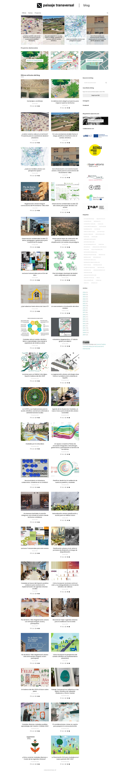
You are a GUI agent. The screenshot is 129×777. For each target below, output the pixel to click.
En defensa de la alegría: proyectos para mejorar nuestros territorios (65, 102)
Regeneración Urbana (90, 259)
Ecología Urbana (88, 234)
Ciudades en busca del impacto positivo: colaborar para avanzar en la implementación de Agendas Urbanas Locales (35, 586)
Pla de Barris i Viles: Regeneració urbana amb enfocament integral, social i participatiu (34, 656)
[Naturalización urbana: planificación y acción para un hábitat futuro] (65, 501)
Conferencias (88, 229)
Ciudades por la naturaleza (35, 444)
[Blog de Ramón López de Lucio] (95, 121)
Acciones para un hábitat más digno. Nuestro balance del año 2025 (34, 375)
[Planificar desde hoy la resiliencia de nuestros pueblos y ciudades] (65, 468)
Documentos (100, 231)
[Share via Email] (38, 106)
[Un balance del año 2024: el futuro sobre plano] (35, 677)
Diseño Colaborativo (89, 231)
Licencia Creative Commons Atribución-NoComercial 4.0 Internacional (94, 346)
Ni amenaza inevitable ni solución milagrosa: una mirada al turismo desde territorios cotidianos (34, 515)
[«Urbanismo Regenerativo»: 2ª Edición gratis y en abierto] (65, 327)
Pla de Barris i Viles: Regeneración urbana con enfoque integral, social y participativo (35, 621)
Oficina (24, 13)
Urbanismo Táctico (89, 277)
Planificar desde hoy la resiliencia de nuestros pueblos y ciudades (65, 481)
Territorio (100, 267)
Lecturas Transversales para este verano (35, 548)
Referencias (87, 257)
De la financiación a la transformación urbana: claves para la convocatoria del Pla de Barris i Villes (53, 38)
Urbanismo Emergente (99, 270)
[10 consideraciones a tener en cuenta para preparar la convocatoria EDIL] (65, 712)
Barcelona (97, 221)
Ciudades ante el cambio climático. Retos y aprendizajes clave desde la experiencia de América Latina (35, 341)
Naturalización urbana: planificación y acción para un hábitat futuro (65, 514)
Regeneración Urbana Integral (92, 262)
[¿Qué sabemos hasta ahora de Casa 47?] (35, 294)
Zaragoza (94, 282)
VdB (98, 277)
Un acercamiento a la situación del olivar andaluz (65, 307)
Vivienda (98, 280)
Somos (30, 13)
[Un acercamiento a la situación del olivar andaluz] (65, 294)
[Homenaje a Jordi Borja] (35, 88)
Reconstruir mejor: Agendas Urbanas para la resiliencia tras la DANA (65, 621)
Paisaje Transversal (96, 249)
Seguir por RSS (96, 95)
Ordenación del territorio (99, 247)
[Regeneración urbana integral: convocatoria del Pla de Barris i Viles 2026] (75, 30)
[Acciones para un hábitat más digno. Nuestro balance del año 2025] (35, 362)
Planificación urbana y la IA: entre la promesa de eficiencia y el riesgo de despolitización (65, 550)
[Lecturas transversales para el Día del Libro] (35, 261)
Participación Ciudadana (90, 252)
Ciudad (100, 223)
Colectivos (102, 226)
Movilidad (87, 247)
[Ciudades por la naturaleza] (35, 431)
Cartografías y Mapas (89, 223)
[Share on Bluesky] (37, 106)
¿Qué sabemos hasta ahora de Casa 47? (35, 306)
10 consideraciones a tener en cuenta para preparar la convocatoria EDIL (65, 725)
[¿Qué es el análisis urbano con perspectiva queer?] (32, 30)
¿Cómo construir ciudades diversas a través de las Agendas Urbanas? (34, 758)
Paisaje (86, 249)
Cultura (97, 229)
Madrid (101, 244)
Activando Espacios (89, 218)
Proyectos (38, 13)
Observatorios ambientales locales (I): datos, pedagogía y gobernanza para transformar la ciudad (35, 240)
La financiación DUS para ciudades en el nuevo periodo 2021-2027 (65, 758)
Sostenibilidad (97, 264)
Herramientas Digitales (90, 239)
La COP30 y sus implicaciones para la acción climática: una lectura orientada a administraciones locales (35, 411)
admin (28, 42)
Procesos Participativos (90, 254)
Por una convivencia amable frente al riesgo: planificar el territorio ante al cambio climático (65, 136)
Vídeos (86, 282)
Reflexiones (97, 257)
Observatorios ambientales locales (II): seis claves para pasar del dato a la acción (97, 39)
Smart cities (87, 264)
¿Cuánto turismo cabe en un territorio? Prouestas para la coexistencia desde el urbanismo (34, 136)
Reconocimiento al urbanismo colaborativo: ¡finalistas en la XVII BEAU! (35, 481)
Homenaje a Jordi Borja (35, 101)
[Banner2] (95, 150)
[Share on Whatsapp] (33, 106)
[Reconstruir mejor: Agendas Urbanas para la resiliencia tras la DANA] (65, 607)
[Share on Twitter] (31, 106)
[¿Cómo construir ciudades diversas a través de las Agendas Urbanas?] (35, 745)
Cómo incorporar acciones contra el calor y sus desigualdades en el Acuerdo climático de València (65, 585)
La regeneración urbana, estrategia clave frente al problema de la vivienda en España (65, 376)
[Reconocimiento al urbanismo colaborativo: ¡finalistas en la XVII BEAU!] (35, 468)
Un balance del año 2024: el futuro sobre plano (34, 690)
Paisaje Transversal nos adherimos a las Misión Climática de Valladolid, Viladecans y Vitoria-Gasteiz (65, 691)
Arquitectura (101, 218)
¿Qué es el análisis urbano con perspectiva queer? (32, 40)
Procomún (102, 254)
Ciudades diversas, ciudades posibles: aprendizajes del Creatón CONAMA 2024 (34, 725)
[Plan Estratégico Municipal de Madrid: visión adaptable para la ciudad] (65, 261)
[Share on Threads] (35, 106)
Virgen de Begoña (88, 280)
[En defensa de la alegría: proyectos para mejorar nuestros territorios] (65, 88)
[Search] (107, 13)
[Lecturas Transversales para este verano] (35, 536)
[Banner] (95, 165)
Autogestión (87, 221)
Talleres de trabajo (89, 267)
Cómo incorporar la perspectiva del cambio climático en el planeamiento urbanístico (65, 656)
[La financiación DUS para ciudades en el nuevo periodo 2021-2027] (65, 745)
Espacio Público (100, 234)
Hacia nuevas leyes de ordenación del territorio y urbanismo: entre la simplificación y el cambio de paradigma (65, 240)
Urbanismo (87, 270)
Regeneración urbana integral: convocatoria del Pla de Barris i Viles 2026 (75, 39)
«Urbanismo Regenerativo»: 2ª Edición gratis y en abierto (65, 340)
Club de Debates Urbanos (90, 226)
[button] (23, 30)
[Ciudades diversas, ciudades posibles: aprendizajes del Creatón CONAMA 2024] (35, 712)
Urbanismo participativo (90, 275)
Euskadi (86, 236)
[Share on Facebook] (30, 106)
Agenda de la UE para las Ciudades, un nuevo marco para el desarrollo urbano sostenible (65, 411)
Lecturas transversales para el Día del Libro (35, 274)
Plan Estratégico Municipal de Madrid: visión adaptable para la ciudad (65, 274)
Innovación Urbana (89, 241)
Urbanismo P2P (88, 272)
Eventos (94, 236)
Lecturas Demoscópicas (90, 244)
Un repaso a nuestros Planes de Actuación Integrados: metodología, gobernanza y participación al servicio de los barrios (65, 446)
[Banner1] (95, 136)
